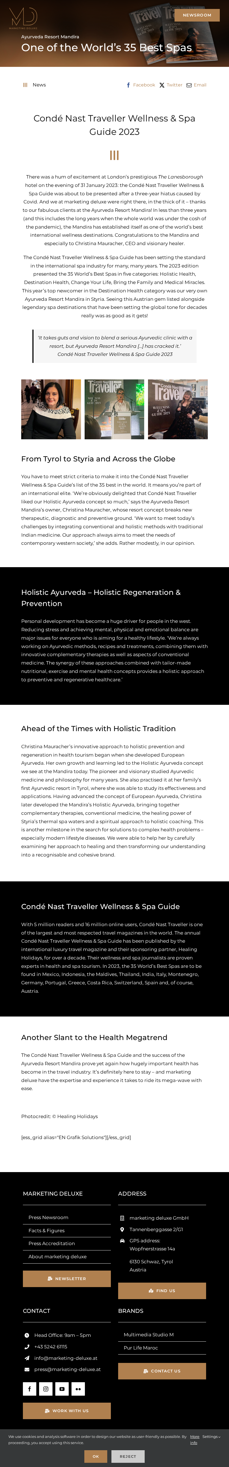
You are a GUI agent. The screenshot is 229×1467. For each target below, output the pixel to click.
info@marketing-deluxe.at (65, 1358)
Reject (128, 1456)
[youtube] (62, 1389)
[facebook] (29, 1389)
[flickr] (78, 1389)
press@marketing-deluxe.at (67, 1369)
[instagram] (46, 1389)
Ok (96, 1456)
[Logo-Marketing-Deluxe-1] (23, 9)
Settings (210, 1436)
